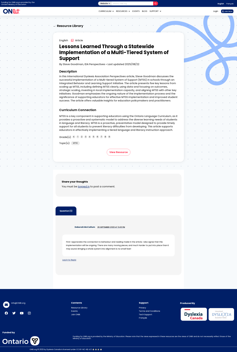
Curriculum (105, 11)
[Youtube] (21, 313)
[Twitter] (14, 313)
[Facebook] (6, 313)
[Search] (155, 3)
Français (143, 317)
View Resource (118, 152)
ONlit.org (33, 349)
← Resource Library (68, 26)
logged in (84, 186)
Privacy (142, 307)
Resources (121, 11)
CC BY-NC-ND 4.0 (84, 349)
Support (154, 11)
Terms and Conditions (149, 311)
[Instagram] (29, 313)
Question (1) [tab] (66, 210)
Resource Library (79, 307)
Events (136, 11)
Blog (144, 11)
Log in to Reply (69, 260)
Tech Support (145, 314)
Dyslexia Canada (54, 349)
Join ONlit (75, 314)
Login (215, 11)
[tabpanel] (118, 245)
